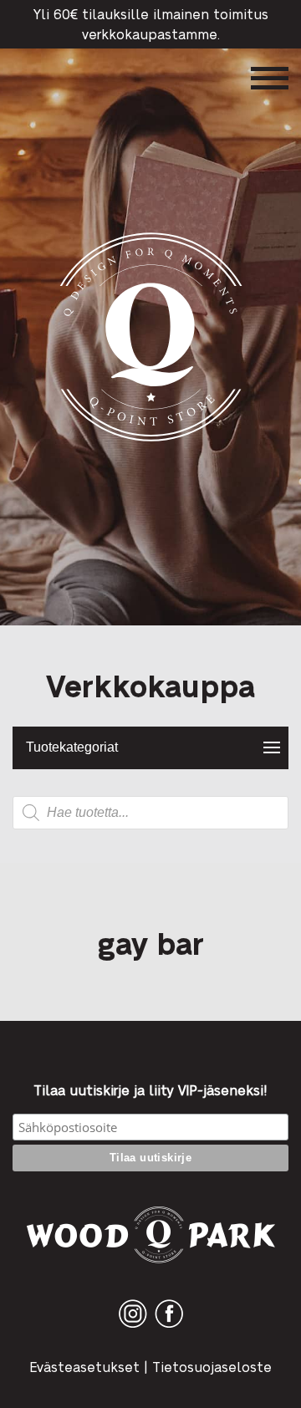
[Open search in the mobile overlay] (150, 812)
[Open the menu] (269, 78)
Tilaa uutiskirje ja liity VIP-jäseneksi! (150, 1090)
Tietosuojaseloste (212, 1367)
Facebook (169, 1327)
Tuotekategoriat (72, 747)
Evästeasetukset (84, 1367)
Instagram (133, 1327)
